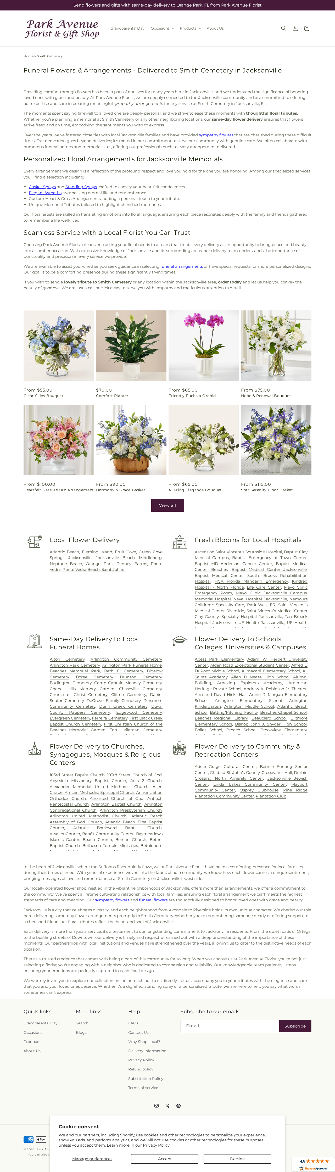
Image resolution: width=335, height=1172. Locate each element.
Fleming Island (97, 551)
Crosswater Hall (276, 772)
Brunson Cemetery (141, 676)
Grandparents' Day (41, 1023)
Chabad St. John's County (234, 772)
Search (82, 1023)
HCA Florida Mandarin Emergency (251, 581)
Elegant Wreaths (45, 192)
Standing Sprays (81, 186)
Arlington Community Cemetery (126, 659)
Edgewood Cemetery (139, 712)
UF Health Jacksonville (261, 622)
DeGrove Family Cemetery (114, 700)
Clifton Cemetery (128, 694)
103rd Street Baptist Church (77, 774)
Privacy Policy (156, 1145)
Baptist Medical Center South (227, 575)
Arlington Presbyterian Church (131, 810)
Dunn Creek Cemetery (123, 706)
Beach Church (97, 839)
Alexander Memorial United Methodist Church (99, 786)
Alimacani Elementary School (271, 670)
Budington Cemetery (71, 682)
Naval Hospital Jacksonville (260, 598)
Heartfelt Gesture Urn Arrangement (59, 490)
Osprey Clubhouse (259, 790)
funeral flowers (153, 899)
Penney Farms (131, 563)
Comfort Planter (112, 395)
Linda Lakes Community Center (249, 784)
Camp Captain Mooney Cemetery (128, 682)
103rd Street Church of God (134, 774)
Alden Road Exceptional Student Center (249, 665)
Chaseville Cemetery (140, 688)
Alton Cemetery (67, 659)
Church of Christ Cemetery (79, 694)
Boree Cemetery (94, 676)
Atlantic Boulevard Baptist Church (117, 827)
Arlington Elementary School (248, 700)
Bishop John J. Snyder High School (271, 724)
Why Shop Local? (144, 1041)
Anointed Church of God (116, 798)
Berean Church (131, 839)
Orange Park (99, 563)
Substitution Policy (145, 1078)
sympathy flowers (216, 134)
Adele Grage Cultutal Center (225, 766)
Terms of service (143, 1087)
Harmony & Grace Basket (120, 490)
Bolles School (208, 729)
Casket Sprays (42, 186)
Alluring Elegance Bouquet (195, 490)
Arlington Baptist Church (116, 804)
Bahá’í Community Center (108, 833)
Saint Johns (113, 569)
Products (32, 1041)
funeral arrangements (181, 266)
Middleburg (150, 557)
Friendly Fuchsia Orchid (192, 395)
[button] (162, 28)
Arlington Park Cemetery (75, 665)
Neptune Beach (66, 563)
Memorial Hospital (213, 598)
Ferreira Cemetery (109, 718)
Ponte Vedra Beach (81, 569)
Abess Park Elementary (219, 659)
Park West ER (261, 604)
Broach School (241, 729)
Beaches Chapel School (283, 712)
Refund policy (140, 1069)
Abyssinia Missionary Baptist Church (88, 780)
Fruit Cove (125, 551)
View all (167, 505)
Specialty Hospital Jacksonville (251, 616)
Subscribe (295, 1026)
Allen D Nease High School (260, 676)
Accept (165, 1158)
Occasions (33, 1032)
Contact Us (138, 1032)
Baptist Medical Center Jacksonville (269, 569)
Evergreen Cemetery (70, 718)
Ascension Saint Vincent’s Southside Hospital (238, 551)
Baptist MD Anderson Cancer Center (233, 563)
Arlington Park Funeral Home (132, 665)
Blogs (81, 1032)
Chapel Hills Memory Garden (82, 688)
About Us (32, 1050)
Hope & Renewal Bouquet (266, 395)
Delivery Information (147, 1050)
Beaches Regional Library (221, 718)
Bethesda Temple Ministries (110, 845)
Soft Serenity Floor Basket (267, 490)
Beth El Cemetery (123, 670)
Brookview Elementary (283, 729)
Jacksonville (80, 557)
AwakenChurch (65, 833)
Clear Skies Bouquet (43, 395)
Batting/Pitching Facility (234, 712)
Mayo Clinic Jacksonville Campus (271, 592)
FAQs (133, 1023)
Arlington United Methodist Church (88, 815)
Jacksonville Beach (115, 557)
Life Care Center (264, 587)
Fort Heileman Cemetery (135, 729)
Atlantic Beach (64, 551)
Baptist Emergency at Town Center (269, 557)
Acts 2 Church (146, 780)
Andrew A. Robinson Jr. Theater (275, 688)
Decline (237, 1158)
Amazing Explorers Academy (249, 682)
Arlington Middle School (249, 706)
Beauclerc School (269, 718)
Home (29, 56)
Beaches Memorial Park (75, 670)
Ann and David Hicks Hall (221, 694)
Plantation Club (271, 796)
